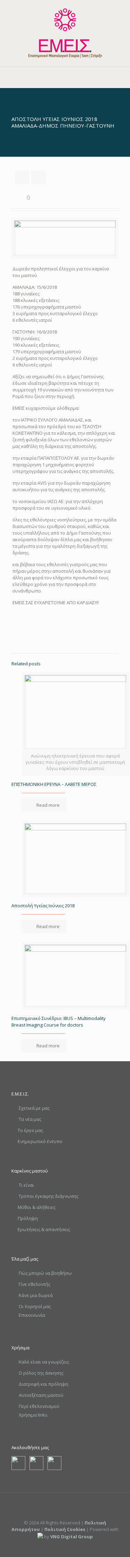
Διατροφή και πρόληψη (43, 1384)
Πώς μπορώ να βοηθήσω (45, 1273)
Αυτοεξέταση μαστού (41, 1395)
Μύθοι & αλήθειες (36, 1207)
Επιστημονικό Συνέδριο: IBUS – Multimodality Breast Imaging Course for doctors (58, 1021)
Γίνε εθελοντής (34, 1284)
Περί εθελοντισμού (39, 1406)
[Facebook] (55, 1546)
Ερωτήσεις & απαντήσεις (44, 1229)
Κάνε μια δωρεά (36, 1295)
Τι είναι (26, 1185)
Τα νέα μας (30, 1119)
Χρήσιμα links (33, 1415)
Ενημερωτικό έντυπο (40, 1141)
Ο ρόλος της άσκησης (41, 1373)
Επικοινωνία (32, 1315)
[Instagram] (74, 1546)
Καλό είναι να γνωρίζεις (44, 1362)
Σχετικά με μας (34, 1108)
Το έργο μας (30, 1130)
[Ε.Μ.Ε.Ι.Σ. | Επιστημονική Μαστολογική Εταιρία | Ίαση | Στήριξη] (65, 33)
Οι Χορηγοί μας (35, 1306)
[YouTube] (65, 1546)
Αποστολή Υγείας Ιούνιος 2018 (43, 905)
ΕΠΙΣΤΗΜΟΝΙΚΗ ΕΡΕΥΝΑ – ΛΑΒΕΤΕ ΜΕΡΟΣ (53, 784)
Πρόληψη (28, 1218)
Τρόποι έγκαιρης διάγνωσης (48, 1196)
